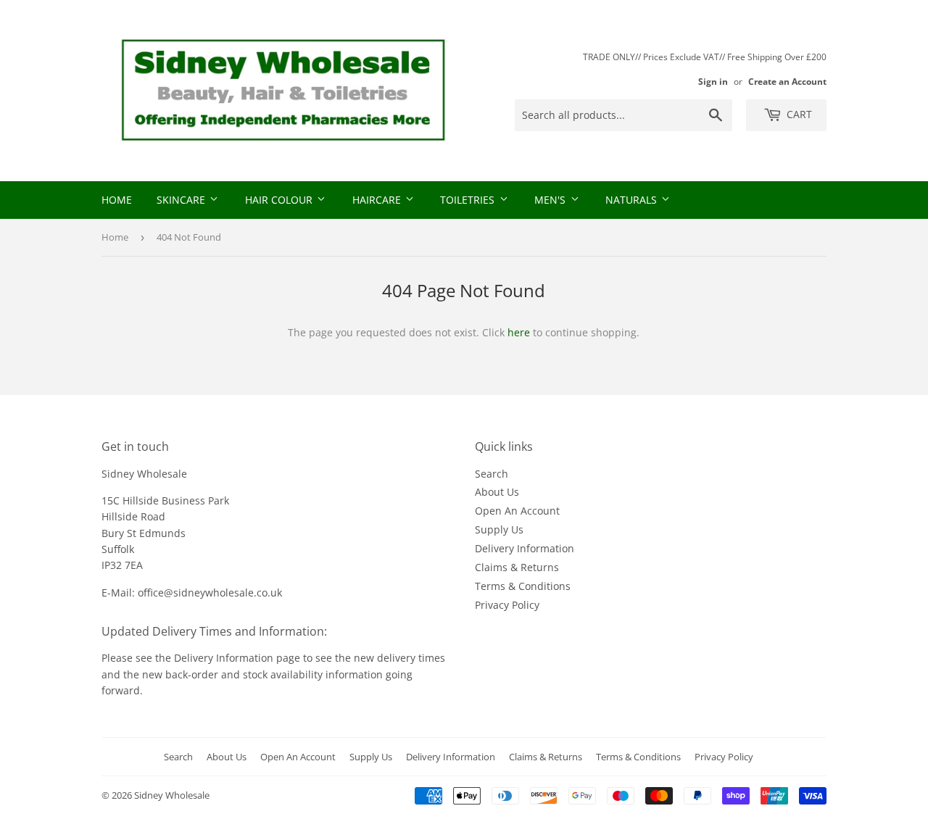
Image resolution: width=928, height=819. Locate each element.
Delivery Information (524, 548)
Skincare (182, 200)
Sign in (713, 81)
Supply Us (499, 529)
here (519, 332)
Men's (551, 200)
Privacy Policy (507, 605)
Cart (798, 114)
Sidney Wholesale (172, 795)
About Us (497, 492)
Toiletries (468, 200)
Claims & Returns (517, 567)
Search (491, 474)
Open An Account (517, 510)
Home (117, 200)
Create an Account (787, 81)
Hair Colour (280, 200)
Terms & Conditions (523, 586)
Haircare (378, 200)
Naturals (632, 200)
